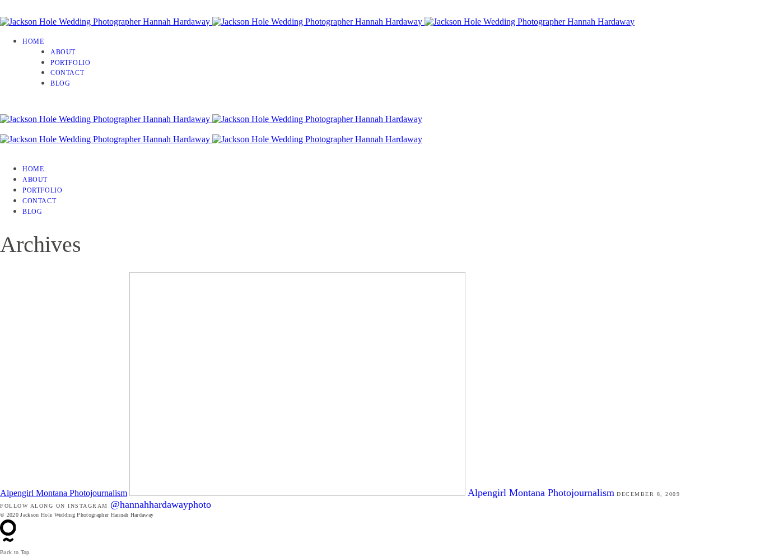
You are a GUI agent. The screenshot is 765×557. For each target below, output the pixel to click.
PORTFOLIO (70, 63)
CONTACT (67, 73)
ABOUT (63, 52)
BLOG (60, 83)
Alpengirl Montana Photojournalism (63, 493)
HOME (33, 41)
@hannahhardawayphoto (160, 504)
